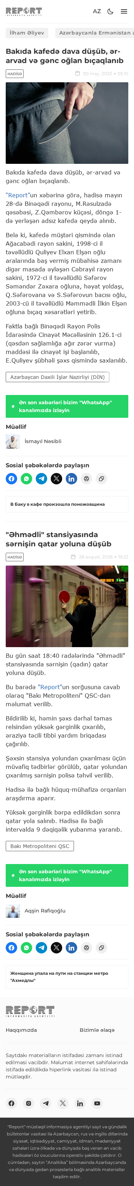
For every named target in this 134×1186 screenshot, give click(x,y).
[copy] (101, 478)
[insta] (28, 1103)
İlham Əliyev (27, 33)
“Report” (18, 195)
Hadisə (15, 74)
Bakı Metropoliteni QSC (39, 846)
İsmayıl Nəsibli (43, 441)
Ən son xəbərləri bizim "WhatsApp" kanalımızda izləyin (65, 406)
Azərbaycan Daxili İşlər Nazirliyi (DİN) (57, 377)
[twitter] (56, 478)
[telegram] (41, 478)
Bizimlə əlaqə (97, 1030)
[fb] (11, 478)
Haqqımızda (21, 1030)
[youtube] (97, 1103)
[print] (86, 478)
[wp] (26, 478)
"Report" (50, 686)
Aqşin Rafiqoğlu (45, 910)
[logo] (24, 11)
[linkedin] (71, 478)
